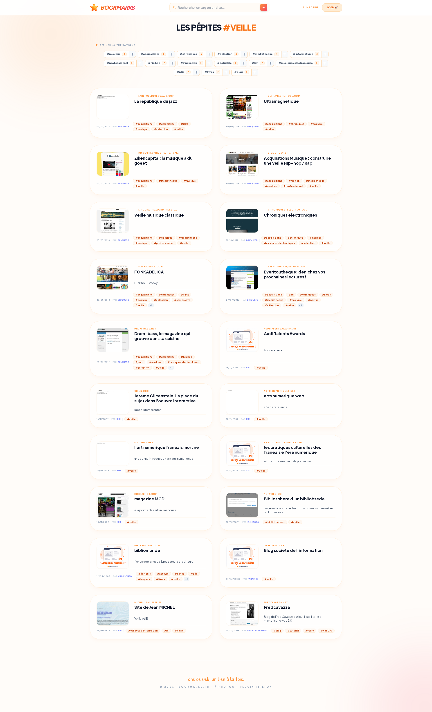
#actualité (226, 62)
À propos (225, 686)
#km (257, 62)
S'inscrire (311, 7)
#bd (291, 294)
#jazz (184, 124)
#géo (194, 573)
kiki (248, 368)
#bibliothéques (275, 522)
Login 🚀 (332, 7)
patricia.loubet (257, 630)
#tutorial (293, 630)
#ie (166, 630)
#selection (161, 129)
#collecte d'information (143, 630)
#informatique (305, 53)
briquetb (123, 126)
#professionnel (120, 62)
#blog (241, 71)
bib (120, 630)
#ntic (183, 71)
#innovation (191, 62)
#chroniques (191, 53)
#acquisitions (152, 53)
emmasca (253, 522)
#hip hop (156, 62)
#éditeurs (144, 573)
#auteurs (163, 573)
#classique (165, 237)
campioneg (125, 576)
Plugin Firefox (256, 686)
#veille (178, 129)
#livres (212, 71)
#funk (185, 294)
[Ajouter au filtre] (132, 54)
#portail (313, 300)
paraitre (253, 579)
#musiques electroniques (298, 62)
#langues (144, 579)
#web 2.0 (326, 630)
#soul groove (182, 300)
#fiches (179, 573)
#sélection (227, 53)
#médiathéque (264, 53)
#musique (116, 53)
